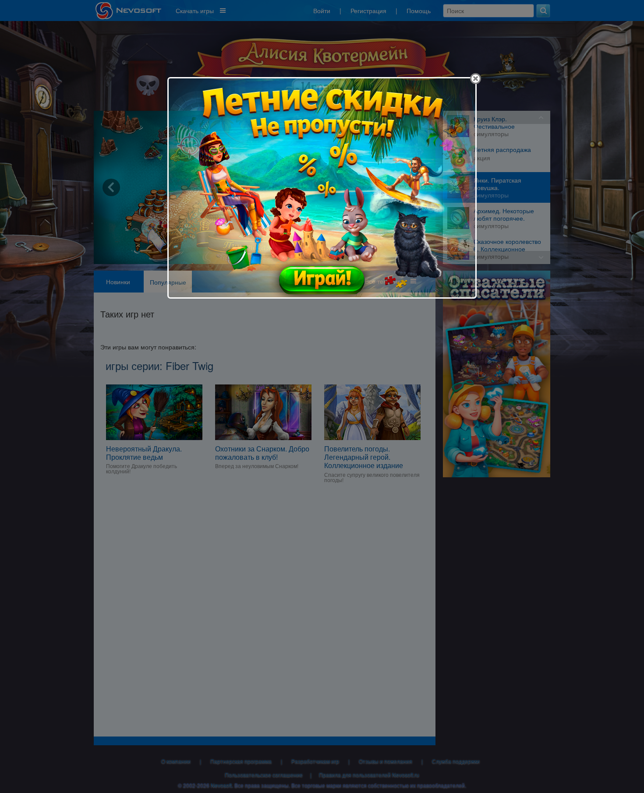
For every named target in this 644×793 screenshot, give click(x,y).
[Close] (475, 78)
